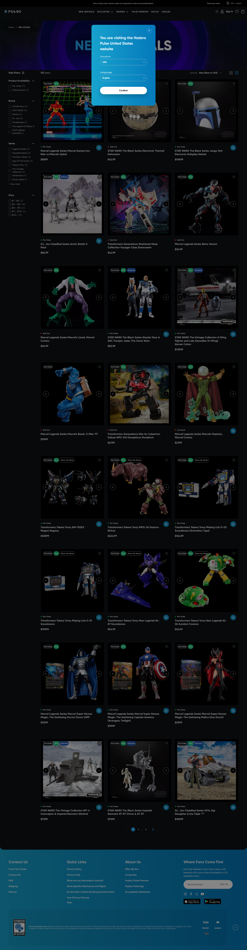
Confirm (123, 90)
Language (106, 72)
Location (105, 56)
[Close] (149, 30)
